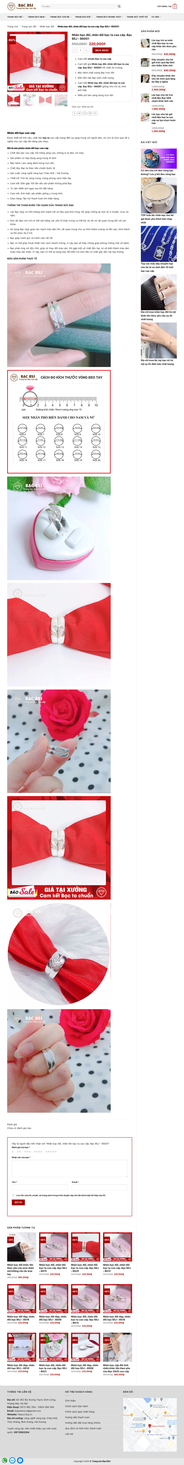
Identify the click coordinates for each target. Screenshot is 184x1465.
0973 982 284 (28, 1407)
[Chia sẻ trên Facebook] (74, 113)
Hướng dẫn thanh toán (77, 1417)
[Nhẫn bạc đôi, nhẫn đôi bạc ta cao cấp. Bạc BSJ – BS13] (85, 1298)
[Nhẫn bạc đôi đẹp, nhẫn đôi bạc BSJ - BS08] (85, 1347)
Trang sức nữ (14, 17)
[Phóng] (11, 88)
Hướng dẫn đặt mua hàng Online (82, 1422)
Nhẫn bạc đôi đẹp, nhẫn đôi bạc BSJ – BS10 (20, 1367)
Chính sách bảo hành (76, 1406)
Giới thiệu (70, 1400)
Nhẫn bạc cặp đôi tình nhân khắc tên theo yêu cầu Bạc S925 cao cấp (116, 1368)
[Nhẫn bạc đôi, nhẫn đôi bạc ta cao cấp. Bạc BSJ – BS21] (53, 1347)
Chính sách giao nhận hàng (79, 1411)
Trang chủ (12, 26)
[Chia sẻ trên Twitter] (79, 113)
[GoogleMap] (150, 1424)
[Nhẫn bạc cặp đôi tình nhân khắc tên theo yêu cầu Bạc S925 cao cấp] (117, 1347)
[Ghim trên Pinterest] (90, 113)
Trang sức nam (36, 17)
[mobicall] (4, 1460)
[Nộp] (119, 6)
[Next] (62, 62)
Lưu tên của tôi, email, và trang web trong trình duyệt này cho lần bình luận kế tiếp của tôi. (61, 1195)
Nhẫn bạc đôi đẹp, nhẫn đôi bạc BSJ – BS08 (84, 1367)
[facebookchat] (20, 1460)
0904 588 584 (46, 1407)
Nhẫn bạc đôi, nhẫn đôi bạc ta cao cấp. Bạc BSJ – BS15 (53, 1267)
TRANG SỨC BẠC (64, 205)
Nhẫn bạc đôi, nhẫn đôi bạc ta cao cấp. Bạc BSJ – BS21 (53, 1368)
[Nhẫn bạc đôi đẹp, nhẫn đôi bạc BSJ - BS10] (21, 1347)
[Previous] (12, 62)
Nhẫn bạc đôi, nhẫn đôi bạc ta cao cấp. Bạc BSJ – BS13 (85, 1319)
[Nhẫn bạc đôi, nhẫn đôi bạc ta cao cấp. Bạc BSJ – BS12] (117, 1247)
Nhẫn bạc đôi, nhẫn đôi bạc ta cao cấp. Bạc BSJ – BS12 (117, 1267)
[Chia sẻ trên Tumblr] (95, 113)
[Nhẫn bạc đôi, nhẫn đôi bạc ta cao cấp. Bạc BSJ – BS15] (53, 1247)
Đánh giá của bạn (21, 1147)
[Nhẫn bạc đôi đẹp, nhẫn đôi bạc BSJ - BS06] (53, 1298)
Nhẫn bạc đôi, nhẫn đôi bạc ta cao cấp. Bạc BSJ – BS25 (85, 1267)
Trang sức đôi (82, 17)
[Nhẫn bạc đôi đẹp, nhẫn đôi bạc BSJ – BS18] (117, 1298)
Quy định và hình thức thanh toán (83, 1428)
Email (75, 1182)
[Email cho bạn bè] (84, 113)
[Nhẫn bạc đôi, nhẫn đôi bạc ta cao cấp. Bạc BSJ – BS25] (85, 1247)
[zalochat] (12, 1460)
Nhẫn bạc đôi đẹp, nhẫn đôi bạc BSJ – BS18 (116, 1318)
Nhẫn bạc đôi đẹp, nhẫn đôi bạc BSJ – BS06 (52, 1318)
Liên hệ (69, 1434)
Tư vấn (155, 17)
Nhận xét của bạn (21, 1157)
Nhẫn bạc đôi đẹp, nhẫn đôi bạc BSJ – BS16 (20, 1318)
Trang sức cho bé (59, 17)
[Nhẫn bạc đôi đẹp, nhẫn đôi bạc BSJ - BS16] (21, 1298)
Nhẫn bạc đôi (47, 26)
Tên (14, 1182)
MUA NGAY (102, 50)
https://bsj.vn (25, 1414)
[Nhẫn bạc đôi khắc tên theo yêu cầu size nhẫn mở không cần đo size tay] (21, 1247)
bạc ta (46, 137)
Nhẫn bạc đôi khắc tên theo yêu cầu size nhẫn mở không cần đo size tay (20, 1269)
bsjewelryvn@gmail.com (28, 1410)
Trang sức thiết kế (137, 17)
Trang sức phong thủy (108, 17)
